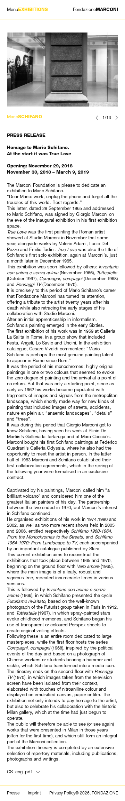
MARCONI (95, 9)
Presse (13, 793)
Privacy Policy (62, 793)
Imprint (34, 793)
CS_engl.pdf (19, 771)
